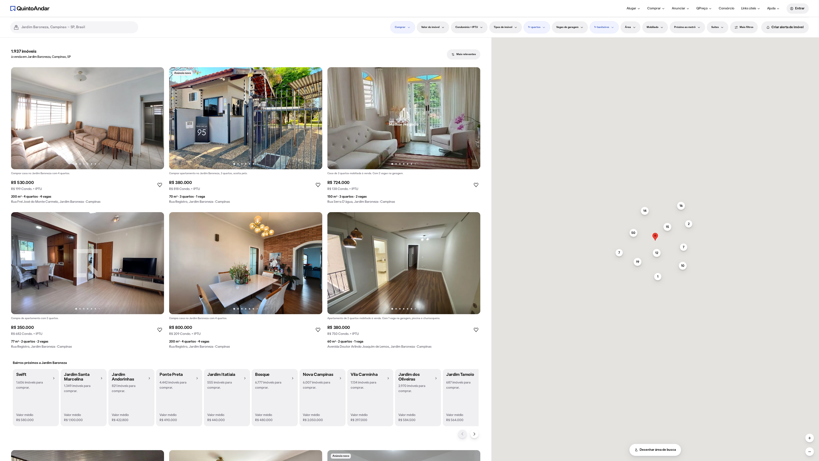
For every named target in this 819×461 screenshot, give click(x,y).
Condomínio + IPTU (466, 27)
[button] (36, 397)
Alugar (631, 8)
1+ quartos (534, 27)
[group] (87, 137)
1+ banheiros (601, 27)
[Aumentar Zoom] (809, 438)
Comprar (654, 8)
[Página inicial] (29, 8)
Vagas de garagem (567, 27)
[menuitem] (633, 8)
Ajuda (771, 8)
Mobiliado (652, 27)
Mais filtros (746, 27)
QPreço (702, 8)
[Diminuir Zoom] (809, 451)
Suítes (715, 27)
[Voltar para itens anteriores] (462, 434)
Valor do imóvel (430, 27)
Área (628, 27)
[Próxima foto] (156, 118)
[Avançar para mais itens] (474, 434)
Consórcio (726, 8)
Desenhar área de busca (658, 449)
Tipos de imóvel (503, 27)
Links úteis (748, 8)
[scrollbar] (655, 39)
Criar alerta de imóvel (787, 27)
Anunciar (678, 8)
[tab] (463, 54)
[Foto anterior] (19, 118)
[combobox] (78, 27)
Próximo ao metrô (685, 27)
